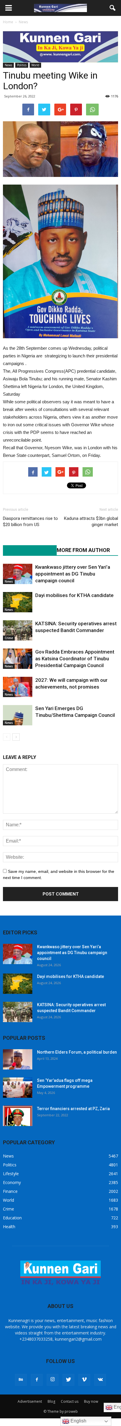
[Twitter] (68, 1380)
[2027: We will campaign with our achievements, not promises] (17, 687)
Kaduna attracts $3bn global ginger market (91, 521)
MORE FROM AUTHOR (83, 550)
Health (9, 1226)
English (77, 1420)
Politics (21, 65)
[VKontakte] (100, 1380)
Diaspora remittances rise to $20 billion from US (30, 521)
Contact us (69, 1401)
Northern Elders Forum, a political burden (77, 1052)
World (35, 65)
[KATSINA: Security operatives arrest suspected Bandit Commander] (17, 630)
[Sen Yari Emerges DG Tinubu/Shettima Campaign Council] (17, 715)
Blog (51, 1401)
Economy (12, 1182)
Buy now (91, 1401)
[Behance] (21, 1380)
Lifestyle (11, 1173)
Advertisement (30, 1401)
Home (8, 21)
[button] (113, 8)
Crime (9, 638)
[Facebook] (37, 1380)
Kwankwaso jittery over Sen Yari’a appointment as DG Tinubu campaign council (72, 573)
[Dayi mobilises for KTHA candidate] (17, 602)
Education (12, 1218)
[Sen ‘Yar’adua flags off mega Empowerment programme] (17, 1087)
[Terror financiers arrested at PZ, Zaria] (17, 1116)
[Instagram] (52, 1380)
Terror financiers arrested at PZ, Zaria (73, 1108)
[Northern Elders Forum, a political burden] (17, 1059)
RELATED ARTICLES (27, 550)
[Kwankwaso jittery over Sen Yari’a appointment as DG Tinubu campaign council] (17, 574)
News (8, 65)
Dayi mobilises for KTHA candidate (74, 595)
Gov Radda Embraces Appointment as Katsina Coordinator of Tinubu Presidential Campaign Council (74, 658)
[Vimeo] (84, 1380)
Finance (10, 1191)
